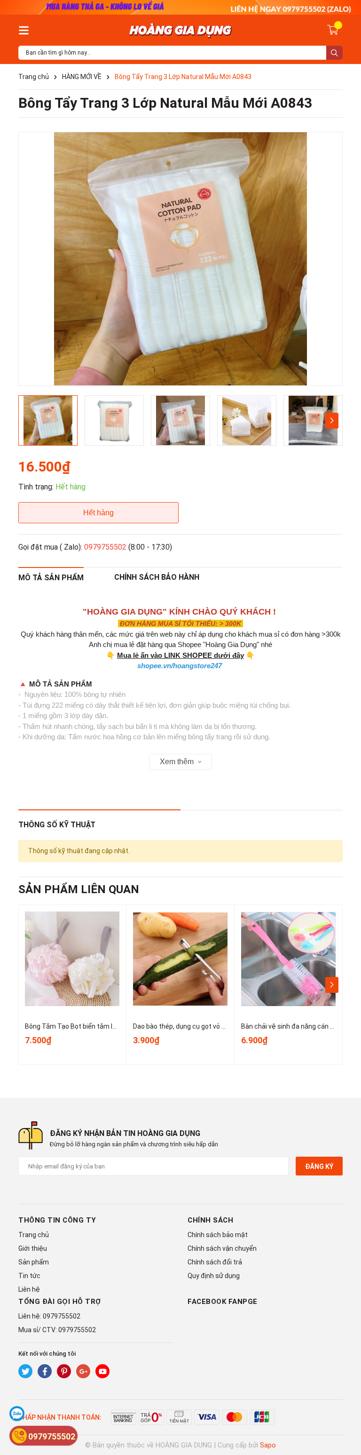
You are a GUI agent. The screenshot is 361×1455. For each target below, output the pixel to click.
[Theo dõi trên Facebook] (45, 1371)
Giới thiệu (32, 1248)
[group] (180, 258)
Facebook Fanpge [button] (223, 1301)
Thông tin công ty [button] (57, 1220)
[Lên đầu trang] (344, 1410)
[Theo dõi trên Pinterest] (64, 1371)
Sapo (268, 1445)
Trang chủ (33, 1235)
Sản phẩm (33, 1262)
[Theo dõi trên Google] (83, 1371)
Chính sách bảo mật (218, 1235)
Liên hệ (29, 1289)
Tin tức (29, 1275)
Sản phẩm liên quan (78, 889)
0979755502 (105, 547)
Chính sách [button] (210, 1220)
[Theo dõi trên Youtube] (102, 1371)
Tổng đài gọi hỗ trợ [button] (59, 1301)
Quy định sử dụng (214, 1275)
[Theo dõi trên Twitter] (25, 1371)
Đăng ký (319, 1166)
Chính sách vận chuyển (222, 1248)
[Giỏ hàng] (332, 29)
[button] (331, 420)
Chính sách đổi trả (215, 1262)
